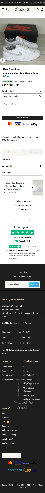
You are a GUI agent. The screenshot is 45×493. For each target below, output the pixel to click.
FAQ (25, 366)
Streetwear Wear (8, 370)
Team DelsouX (7, 438)
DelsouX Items (7, 375)
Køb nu (22, 111)
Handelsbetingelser (31, 383)
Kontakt (26, 370)
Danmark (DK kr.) (10, 455)
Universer (5, 417)
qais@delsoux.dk (14, 306)
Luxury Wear (7, 366)
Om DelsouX (28, 375)
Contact (5, 447)
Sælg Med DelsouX (9, 430)
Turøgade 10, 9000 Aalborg (20, 323)
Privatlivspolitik (29, 379)
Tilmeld (34, 284)
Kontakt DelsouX (23, 117)
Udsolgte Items (7, 379)
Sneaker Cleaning (9, 434)
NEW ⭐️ (5, 421)
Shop (4, 413)
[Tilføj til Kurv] (32, 187)
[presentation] (7, 251)
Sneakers (5, 426)
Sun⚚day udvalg (8, 443)
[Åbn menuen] (2, 9)
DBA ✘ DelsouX (29, 395)
